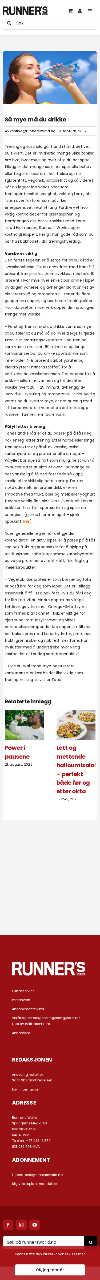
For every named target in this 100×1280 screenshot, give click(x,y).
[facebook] (8, 1225)
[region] (50, 1263)
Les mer (78, 1254)
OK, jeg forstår (50, 1269)
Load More (50, 906)
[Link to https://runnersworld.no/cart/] (70, 11)
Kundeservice (23, 991)
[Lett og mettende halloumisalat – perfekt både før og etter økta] (76, 712)
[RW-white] (48, 963)
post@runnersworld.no (44, 1175)
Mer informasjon (25, 1089)
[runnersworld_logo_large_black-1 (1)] (25, 8)
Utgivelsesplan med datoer (35, 1183)
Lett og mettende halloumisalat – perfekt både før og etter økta (77, 769)
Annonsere (21, 1033)
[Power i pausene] (24, 712)
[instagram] (21, 1225)
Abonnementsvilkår (28, 1009)
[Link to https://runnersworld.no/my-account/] (80, 11)
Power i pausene (17, 752)
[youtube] (34, 1225)
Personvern (21, 1000)
